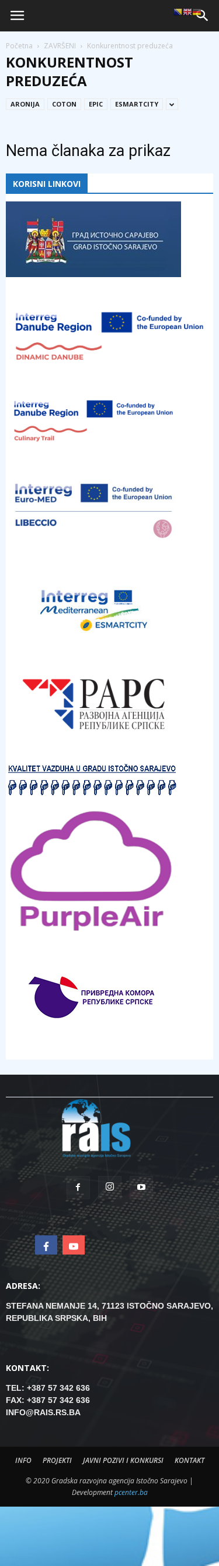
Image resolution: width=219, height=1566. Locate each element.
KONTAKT (189, 1460)
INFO (23, 1460)
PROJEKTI (57, 1460)
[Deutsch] (196, 11)
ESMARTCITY (136, 104)
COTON (64, 104)
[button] (202, 15)
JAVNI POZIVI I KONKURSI (123, 1460)
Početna (19, 46)
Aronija (25, 104)
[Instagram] (109, 1187)
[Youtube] (141, 1187)
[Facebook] (78, 1187)
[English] (187, 11)
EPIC (96, 104)
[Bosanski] (178, 11)
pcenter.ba (131, 1492)
